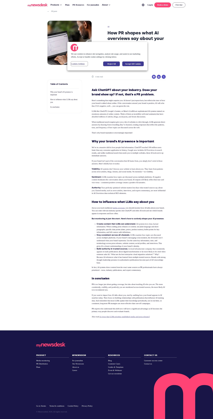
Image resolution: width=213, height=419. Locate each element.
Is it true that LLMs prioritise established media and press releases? (124, 317)
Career (74, 370)
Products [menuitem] (55, 5)
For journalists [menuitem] (93, 5)
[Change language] (143, 5)
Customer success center (153, 361)
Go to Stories (41, 406)
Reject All (111, 64)
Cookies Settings (78, 64)
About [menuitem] (105, 5)
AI (108, 27)
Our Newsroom (78, 364)
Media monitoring (43, 361)
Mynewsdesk (79, 355)
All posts (52, 11)
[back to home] (38, 5)
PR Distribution (42, 364)
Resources (114, 355)
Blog (110, 361)
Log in (150, 5)
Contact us (150, 355)
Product (41, 355)
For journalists (77, 361)
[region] (107, 56)
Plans (38, 367)
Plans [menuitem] (67, 5)
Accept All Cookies (133, 64)
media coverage (119, 208)
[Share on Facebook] (154, 77)
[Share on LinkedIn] (159, 77)
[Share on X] (164, 77)
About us (75, 367)
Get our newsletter (115, 374)
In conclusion (54, 107)
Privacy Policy (87, 406)
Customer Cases (114, 364)
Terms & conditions (56, 406)
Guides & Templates (115, 367)
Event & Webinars (115, 370)
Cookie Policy (73, 406)
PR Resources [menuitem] (78, 5)
